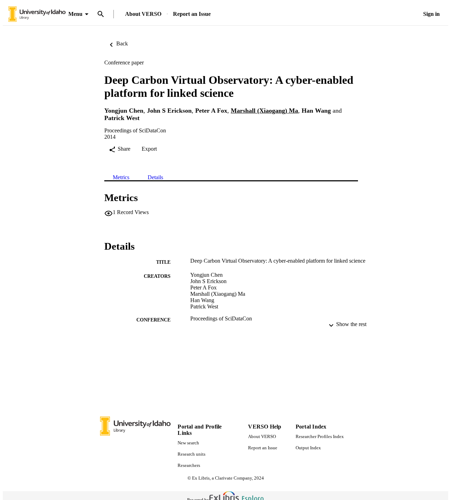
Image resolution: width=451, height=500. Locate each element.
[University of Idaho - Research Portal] (37, 14)
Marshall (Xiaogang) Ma (264, 110)
